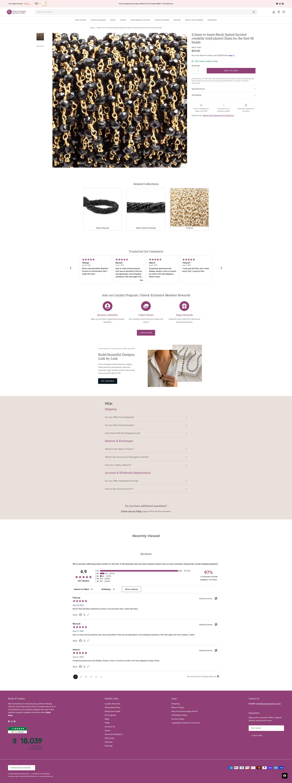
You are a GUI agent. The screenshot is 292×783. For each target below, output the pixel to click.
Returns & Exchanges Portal (184, 687)
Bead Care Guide (112, 687)
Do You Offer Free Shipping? (119, 417)
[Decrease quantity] (194, 70)
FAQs (107, 699)
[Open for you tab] (284, 775)
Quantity (196, 66)
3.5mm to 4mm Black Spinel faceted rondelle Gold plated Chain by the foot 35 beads (129, 28)
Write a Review (131, 565)
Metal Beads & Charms (140, 20)
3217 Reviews (86, 557)
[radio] (146, 547)
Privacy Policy (177, 695)
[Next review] (221, 268)
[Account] (273, 12)
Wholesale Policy (112, 684)
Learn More (146, 333)
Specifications (198, 94)
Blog (107, 695)
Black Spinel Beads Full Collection (218, 120)
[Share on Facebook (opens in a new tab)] (80, 591)
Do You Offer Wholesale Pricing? (121, 481)
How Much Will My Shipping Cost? (122, 433)
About (108, 706)
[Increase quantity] (203, 70)
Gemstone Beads (98, 20)
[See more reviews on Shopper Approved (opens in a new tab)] (88, 591)
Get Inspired (107, 381)
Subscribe (257, 712)
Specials (177, 20)
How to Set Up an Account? (119, 489)
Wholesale (212, 20)
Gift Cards (109, 714)
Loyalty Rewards (112, 680)
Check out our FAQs (131, 511)
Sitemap (109, 722)
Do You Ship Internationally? (119, 425)
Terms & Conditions (114, 710)
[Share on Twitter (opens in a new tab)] (84, 591)
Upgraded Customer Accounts (185, 699)
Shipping (175, 680)
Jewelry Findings (162, 20)
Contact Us (110, 703)
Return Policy (177, 684)
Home (92, 28)
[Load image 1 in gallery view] (119, 100)
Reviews (108, 718)
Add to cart (231, 71)
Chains (123, 20)
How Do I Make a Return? (118, 465)
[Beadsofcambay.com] (16, 12)
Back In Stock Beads (194, 20)
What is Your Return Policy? (119, 449)
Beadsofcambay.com (22, 750)
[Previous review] (70, 268)
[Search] (254, 12)
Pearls (113, 20)
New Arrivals (80, 20)
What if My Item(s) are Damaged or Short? (127, 457)
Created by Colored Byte (40, 750)
